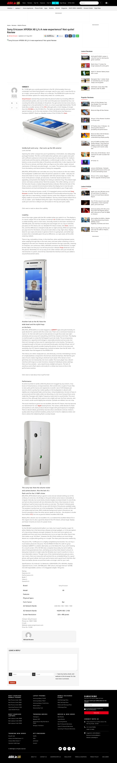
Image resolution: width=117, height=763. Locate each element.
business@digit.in (95, 735)
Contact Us (43, 757)
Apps (45, 8)
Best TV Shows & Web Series (65, 724)
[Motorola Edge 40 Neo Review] (85, 112)
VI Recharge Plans (62, 707)
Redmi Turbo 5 (36, 705)
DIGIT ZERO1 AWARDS (75, 8)
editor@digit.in (96, 733)
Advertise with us (55, 757)
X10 (45, 107)
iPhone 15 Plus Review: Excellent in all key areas (100, 119)
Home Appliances (28, 8)
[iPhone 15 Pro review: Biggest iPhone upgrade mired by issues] (85, 177)
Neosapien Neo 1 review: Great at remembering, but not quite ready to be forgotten (100, 80)
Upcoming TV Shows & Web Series (66, 729)
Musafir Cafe (11, 736)
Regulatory (67, 757)
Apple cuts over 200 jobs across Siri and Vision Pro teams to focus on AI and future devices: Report (100, 194)
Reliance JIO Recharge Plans (65, 705)
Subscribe (96, 712)
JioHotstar (35, 741)
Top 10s (36, 3)
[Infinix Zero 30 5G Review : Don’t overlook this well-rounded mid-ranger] (85, 154)
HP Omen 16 (94, 160)
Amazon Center (88, 8)
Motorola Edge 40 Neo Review (99, 110)
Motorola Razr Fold (38, 708)
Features (42, 3)
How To (49, 3)
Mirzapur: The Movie (38, 725)
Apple (39, 406)
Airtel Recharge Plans (63, 700)
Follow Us (61, 36)
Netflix (34, 736)
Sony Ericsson (26, 99)
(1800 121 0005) (90, 729)
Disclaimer (105, 757)
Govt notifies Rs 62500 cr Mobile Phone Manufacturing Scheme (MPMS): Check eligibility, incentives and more (100, 221)
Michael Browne (13, 36)
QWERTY (54, 330)
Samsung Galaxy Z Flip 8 (39, 701)
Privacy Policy (94, 757)
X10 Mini (30, 109)
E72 (31, 514)
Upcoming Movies (62, 721)
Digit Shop (97, 8)
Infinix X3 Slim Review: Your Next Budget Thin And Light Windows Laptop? (99, 104)
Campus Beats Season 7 (14, 741)
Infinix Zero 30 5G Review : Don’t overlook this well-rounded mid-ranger (100, 154)
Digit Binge (63, 3)
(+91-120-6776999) (91, 727)
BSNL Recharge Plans (63, 702)
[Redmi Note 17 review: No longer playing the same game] (85, 65)
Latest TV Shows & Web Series (65, 726)
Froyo (61, 247)
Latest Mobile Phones (13, 709)
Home (8, 25)
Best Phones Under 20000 (14, 702)
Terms (87, 709)
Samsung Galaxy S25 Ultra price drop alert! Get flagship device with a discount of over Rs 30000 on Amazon (100, 211)
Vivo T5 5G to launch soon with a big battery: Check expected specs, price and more (100, 202)
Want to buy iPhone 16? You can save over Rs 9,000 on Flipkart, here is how (100, 229)
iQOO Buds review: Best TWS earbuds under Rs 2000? (99, 87)
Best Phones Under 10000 (14, 700)
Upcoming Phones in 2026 (15, 707)
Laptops (17, 8)
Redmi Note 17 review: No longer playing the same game (100, 65)
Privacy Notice (93, 709)
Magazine (64, 8)
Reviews (29, 3)
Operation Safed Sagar (14, 743)
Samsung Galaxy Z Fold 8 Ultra (41, 703)
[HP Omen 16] (85, 162)
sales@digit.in (94, 737)
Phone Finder (39, 8)
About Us (33, 757)
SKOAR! (57, 8)
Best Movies (61, 717)
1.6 (54, 219)
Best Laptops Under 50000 (15, 723)
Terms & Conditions (81, 757)
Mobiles (9, 8)
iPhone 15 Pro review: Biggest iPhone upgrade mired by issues (100, 176)
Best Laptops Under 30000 (15, 718)
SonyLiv (35, 743)
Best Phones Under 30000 (14, 705)
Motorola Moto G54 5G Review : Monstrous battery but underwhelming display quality (100, 135)
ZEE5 (34, 738)
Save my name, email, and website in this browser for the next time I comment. (65, 676)
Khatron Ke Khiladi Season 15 (15, 738)
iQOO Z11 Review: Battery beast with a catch (100, 72)
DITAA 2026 (71, 3)
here (65, 113)
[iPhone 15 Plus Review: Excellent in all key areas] (85, 120)
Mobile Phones (22, 25)
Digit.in (14, 748)
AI (55, 3)
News (24, 3)
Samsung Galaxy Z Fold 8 (39, 698)
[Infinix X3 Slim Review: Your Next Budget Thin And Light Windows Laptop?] (85, 104)
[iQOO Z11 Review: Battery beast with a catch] (85, 73)
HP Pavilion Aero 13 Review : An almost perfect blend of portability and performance (100, 127)
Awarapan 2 (36, 717)
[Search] (101, 3)
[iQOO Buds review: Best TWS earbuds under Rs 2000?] (85, 88)
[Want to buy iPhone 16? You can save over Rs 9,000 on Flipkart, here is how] (85, 229)
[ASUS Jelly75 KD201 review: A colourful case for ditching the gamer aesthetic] (85, 57)
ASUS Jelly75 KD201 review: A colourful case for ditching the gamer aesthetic (100, 58)
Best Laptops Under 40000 (15, 721)
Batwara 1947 (36, 719)
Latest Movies (61, 719)
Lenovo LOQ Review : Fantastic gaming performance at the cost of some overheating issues (100, 169)
